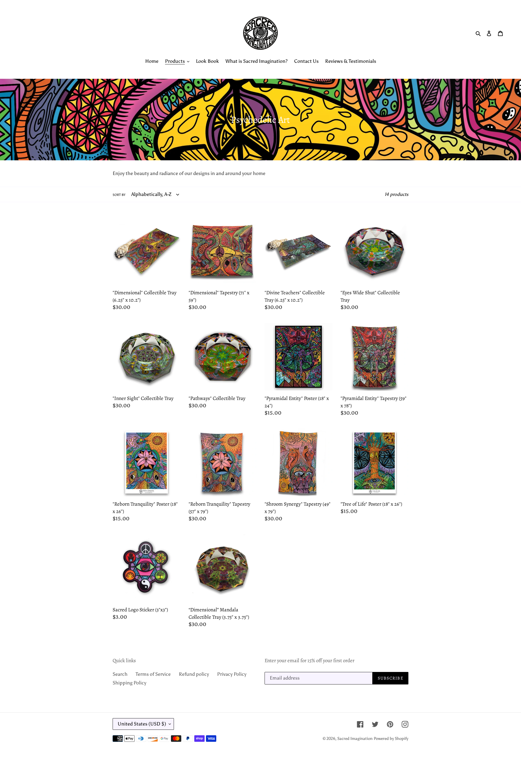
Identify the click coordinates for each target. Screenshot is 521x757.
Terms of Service (153, 674)
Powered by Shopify (391, 738)
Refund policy (194, 674)
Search (120, 674)
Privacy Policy (231, 674)
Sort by (119, 195)
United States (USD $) (142, 724)
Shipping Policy (129, 683)
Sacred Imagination (355, 738)
